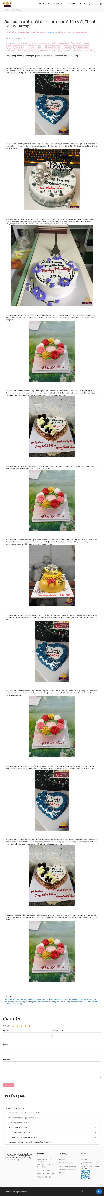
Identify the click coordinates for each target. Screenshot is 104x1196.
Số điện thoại (58, 1030)
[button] (71, 4)
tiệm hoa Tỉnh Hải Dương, (16, 1002)
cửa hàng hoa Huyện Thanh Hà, (37, 1002)
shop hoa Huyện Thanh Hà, (51, 999)
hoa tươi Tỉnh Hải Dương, (32, 999)
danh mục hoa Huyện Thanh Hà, (82, 1002)
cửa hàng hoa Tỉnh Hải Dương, (59, 1002)
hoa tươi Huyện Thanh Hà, (14, 999)
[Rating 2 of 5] (17, 1026)
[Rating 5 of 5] (29, 1026)
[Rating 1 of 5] (13, 1026)
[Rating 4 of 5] (25, 1026)
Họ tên (6, 1030)
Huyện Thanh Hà (17, 10)
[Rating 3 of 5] (21, 1026)
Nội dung (6, 1059)
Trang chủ (44, 4)
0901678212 (53, 32)
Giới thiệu (58, 4)
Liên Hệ (82, 4)
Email (5, 1045)
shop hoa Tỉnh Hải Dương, (70, 999)
